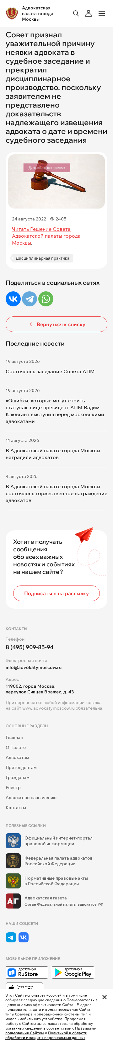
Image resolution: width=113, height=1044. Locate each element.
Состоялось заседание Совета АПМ (50, 371)
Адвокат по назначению (31, 797)
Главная (14, 737)
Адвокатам (17, 757)
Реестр (13, 787)
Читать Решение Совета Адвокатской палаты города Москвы (46, 236)
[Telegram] (29, 298)
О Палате (16, 747)
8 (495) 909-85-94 (30, 647)
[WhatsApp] (45, 298)
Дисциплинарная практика (42, 258)
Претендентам (21, 767)
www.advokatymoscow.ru (48, 708)
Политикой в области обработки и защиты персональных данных (46, 1035)
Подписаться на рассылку (56, 593)
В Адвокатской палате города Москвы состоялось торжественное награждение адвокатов (56, 493)
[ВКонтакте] (13, 298)
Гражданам (18, 777)
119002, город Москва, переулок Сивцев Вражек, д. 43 (40, 689)
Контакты (16, 807)
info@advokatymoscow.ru (34, 667)
